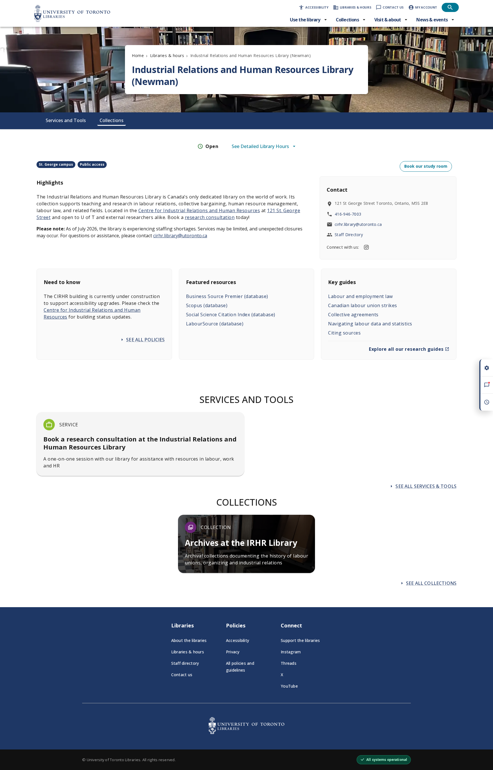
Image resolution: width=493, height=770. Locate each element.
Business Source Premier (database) (227, 296)
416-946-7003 (348, 214)
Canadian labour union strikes (362, 305)
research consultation (210, 217)
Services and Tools (66, 120)
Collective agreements (353, 314)
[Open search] (450, 7)
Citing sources (344, 333)
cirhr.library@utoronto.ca (180, 235)
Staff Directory (349, 234)
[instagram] (366, 247)
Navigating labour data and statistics (370, 324)
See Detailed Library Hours (260, 146)
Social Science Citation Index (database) (230, 314)
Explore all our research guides (406, 349)
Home (138, 55)
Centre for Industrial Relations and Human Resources (199, 210)
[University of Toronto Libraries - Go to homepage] (246, 732)
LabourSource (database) (215, 324)
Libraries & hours (167, 55)
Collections (112, 120)
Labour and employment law (360, 296)
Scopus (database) (207, 305)
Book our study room (425, 166)
